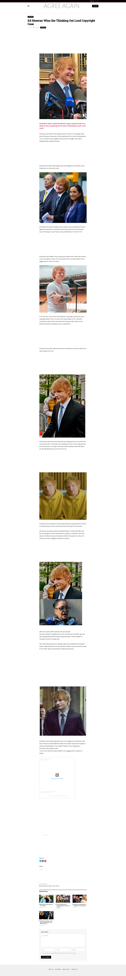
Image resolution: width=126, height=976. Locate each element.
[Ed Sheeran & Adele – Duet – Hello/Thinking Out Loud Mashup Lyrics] (46, 915)
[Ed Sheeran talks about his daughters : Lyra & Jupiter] (80, 899)
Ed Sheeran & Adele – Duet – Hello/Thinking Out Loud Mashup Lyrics (46, 922)
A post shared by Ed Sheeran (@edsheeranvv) (57, 795)
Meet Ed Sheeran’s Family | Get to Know (49, 886)
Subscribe (95, 6)
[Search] (97, 1)
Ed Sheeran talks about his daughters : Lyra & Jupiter (79, 905)
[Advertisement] (63, 43)
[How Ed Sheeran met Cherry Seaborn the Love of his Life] (63, 899)
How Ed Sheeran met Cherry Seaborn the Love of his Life (63, 906)
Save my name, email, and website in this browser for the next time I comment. (59, 953)
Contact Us (74, 969)
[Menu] (28, 6)
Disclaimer (58, 969)
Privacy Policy (66, 969)
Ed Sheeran (30, 16)
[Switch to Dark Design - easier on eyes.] (96, 1)
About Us (50, 969)
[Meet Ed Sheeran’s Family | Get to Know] (46, 899)
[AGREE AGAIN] (61, 6)
